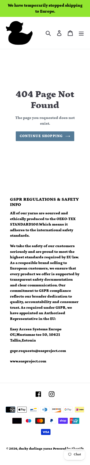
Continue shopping (41, 136)
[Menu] (81, 33)
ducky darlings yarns (35, 449)
